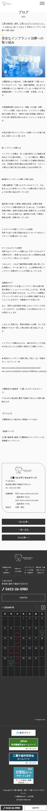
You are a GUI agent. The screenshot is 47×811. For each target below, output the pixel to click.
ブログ (21, 27)
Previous (37, 607)
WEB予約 (23, 597)
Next (43, 607)
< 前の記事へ (24, 522)
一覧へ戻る (23, 529)
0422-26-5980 (17, 111)
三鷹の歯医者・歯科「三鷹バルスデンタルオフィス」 (23, 23)
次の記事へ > (24, 537)
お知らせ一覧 (10, 27)
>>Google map (39, 720)
